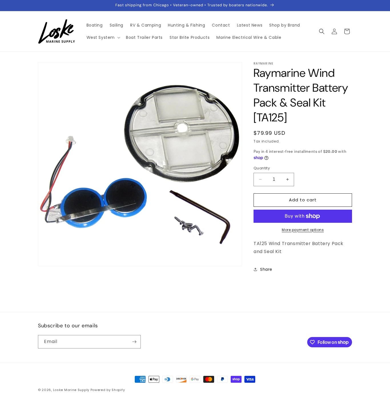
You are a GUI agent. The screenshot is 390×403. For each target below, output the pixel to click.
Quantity (262, 168)
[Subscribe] (134, 341)
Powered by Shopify (108, 390)
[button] (103, 37)
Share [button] (266, 269)
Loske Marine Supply (71, 390)
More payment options (303, 229)
